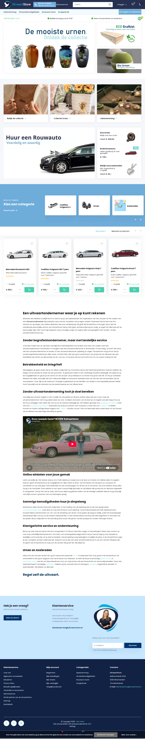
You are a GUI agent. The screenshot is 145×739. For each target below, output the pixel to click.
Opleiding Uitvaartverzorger (96, 543)
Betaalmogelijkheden (12, 687)
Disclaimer (8, 680)
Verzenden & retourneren (14, 690)
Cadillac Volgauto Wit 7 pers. (55, 269)
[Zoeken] (110, 4)
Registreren (50, 673)
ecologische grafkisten (39, 406)
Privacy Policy (9, 683)
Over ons (7, 673)
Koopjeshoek (63, 12)
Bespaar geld (9, 210)
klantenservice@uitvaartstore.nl (67, 627)
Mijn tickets (50, 680)
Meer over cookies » (129, 735)
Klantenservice (62, 4)
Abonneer (133, 645)
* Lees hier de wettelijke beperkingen (104, 650)
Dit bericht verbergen (105, 735)
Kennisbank (8, 704)
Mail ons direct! (12, 618)
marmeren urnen (30, 561)
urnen (75, 555)
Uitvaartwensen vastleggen (55, 333)
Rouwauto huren (49, 12)
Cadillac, (63, 408)
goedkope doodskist (108, 403)
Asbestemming (10, 12)
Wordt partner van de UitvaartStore (18, 697)
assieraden (50, 564)
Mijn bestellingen (52, 676)
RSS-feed (80, 721)
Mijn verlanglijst (52, 683)
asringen (92, 564)
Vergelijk (11, 284)
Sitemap (7, 701)
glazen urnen (105, 558)
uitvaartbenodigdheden (32, 510)
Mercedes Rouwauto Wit (17, 269)
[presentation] (135, 220)
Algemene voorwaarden (13, 676)
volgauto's (104, 406)
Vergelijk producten (54, 687)
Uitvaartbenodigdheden (29, 12)
